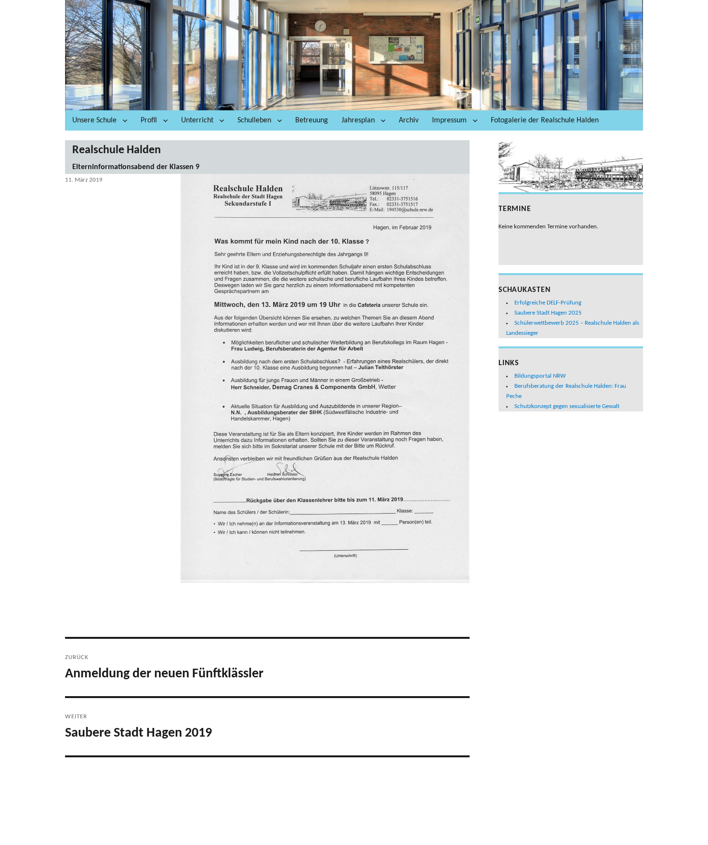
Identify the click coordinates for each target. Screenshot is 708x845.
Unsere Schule (94, 120)
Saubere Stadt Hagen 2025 (548, 313)
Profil (149, 120)
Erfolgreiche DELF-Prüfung (547, 303)
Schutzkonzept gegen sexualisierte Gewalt (566, 406)
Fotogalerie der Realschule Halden (545, 120)
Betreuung (311, 120)
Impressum (449, 120)
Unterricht (197, 120)
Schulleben (254, 120)
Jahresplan (358, 120)
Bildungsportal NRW (540, 376)
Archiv (409, 120)
